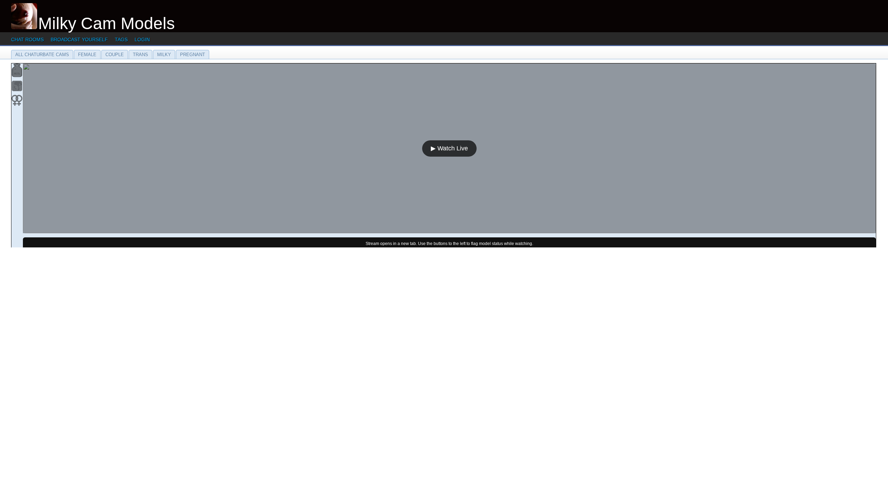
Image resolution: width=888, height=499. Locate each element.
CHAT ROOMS (27, 39)
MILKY (164, 54)
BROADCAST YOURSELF (79, 39)
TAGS (121, 39)
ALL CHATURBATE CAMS (42, 54)
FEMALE (87, 54)
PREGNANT (192, 54)
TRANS (140, 54)
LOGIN (142, 39)
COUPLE (114, 54)
